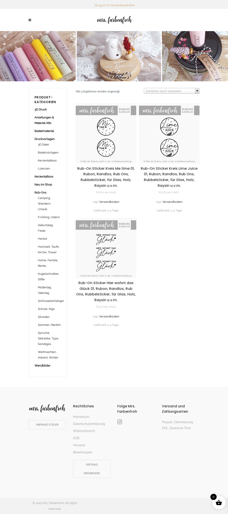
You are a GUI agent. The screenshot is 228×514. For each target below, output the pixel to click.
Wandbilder (43, 365)
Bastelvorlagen (48, 152)
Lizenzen (44, 168)
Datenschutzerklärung (89, 424)
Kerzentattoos (47, 160)
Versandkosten (109, 201)
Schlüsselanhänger (51, 301)
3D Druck (41, 109)
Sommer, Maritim (49, 325)
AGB (76, 438)
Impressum (81, 416)
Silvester (44, 317)
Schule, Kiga (46, 309)
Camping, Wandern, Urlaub (44, 203)
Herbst (42, 238)
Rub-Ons (40, 192)
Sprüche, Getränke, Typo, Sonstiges (48, 338)
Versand (79, 445)
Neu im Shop (43, 184)
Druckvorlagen (45, 139)
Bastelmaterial (44, 131)
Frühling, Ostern (49, 217)
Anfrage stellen (47, 424)
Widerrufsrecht (84, 431)
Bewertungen (82, 452)
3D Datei (43, 144)
